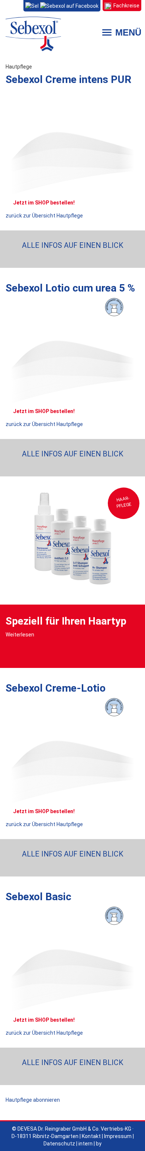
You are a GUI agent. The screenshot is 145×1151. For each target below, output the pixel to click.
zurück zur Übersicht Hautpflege (44, 216)
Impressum (118, 1136)
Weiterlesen (20, 635)
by (99, 1144)
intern (85, 1144)
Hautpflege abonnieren (33, 1100)
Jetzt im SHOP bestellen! (44, 203)
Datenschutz (59, 1144)
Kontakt (91, 1136)
